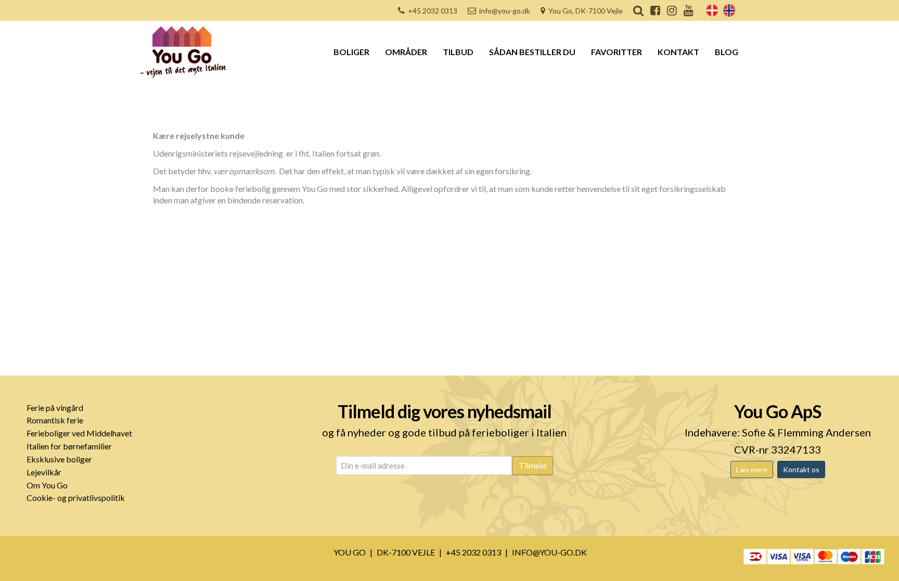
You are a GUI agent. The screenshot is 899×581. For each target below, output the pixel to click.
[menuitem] (712, 10)
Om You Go (47, 485)
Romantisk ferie (55, 420)
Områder (406, 52)
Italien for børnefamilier (69, 446)
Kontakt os (801, 469)
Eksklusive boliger (59, 459)
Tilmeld (532, 465)
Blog (726, 52)
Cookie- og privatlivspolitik (76, 497)
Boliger (351, 52)
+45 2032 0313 (432, 10)
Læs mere (751, 469)
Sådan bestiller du (532, 52)
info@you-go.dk (504, 10)
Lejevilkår (44, 472)
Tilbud (458, 52)
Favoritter (616, 52)
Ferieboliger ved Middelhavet (79, 433)
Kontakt (678, 52)
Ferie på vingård (55, 407)
